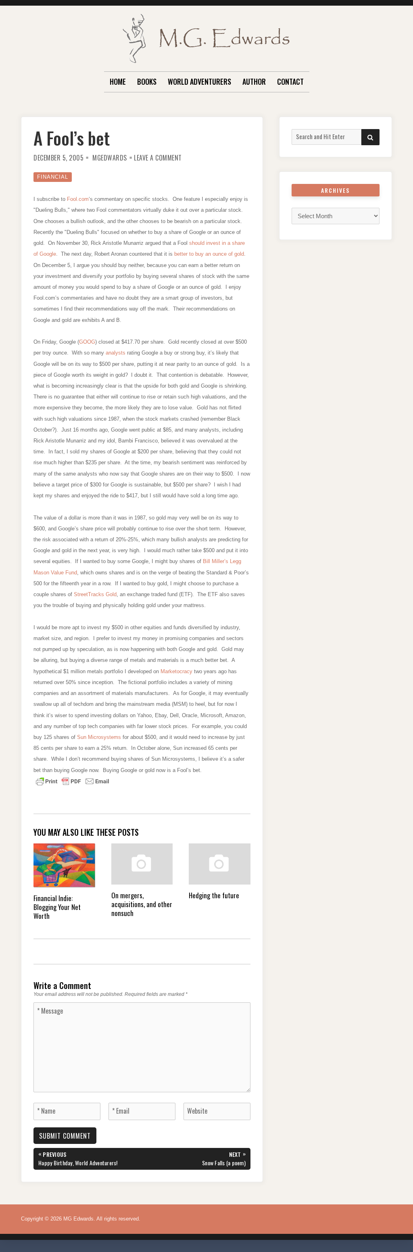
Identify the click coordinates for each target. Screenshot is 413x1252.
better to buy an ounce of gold (209, 254)
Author (254, 81)
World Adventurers (199, 81)
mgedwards (109, 158)
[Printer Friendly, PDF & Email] (72, 781)
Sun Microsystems (100, 737)
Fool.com (78, 199)
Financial (52, 177)
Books (146, 81)
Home (118, 81)
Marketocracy (177, 671)
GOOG (87, 342)
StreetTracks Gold (95, 594)
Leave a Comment (158, 158)
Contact (290, 81)
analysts (116, 353)
